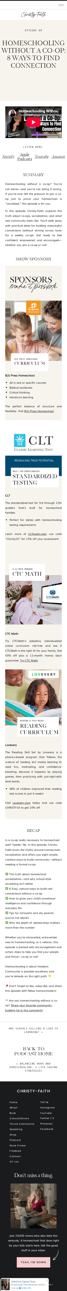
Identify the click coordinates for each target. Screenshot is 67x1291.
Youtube (42, 157)
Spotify (8, 157)
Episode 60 (33, 30)
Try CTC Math (29, 660)
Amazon (58, 157)
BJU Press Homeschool (39, 411)
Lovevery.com (22, 802)
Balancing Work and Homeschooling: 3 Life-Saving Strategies (33, 1067)
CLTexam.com (37, 534)
